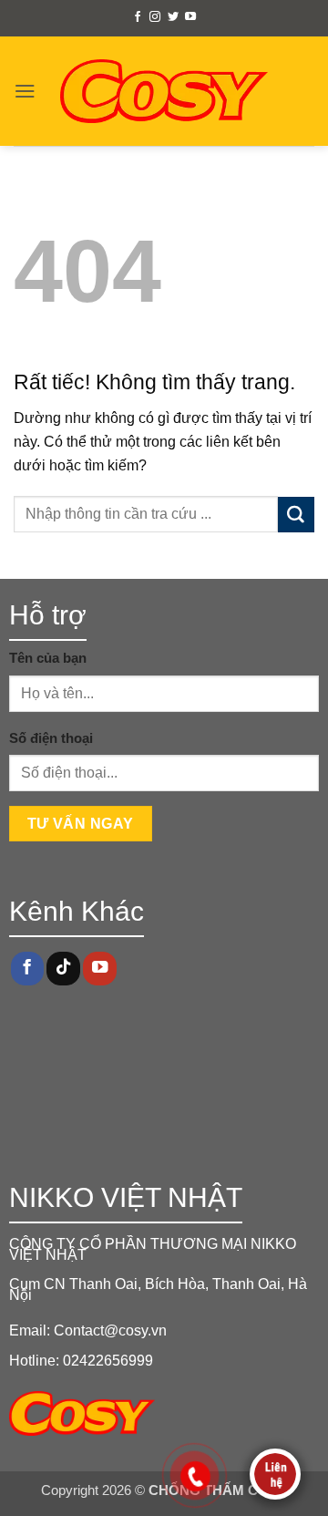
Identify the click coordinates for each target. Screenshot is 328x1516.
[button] (25, 90)
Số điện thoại (51, 738)
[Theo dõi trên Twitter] (173, 17)
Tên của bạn (48, 658)
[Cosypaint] (164, 91)
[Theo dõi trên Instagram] (154, 17)
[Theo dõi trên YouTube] (190, 17)
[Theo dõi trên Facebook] (137, 17)
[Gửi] (296, 515)
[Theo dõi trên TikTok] (62, 968)
